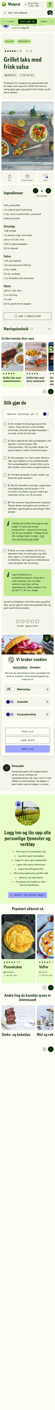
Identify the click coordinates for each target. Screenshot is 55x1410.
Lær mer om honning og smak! (28, 537)
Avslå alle (27, 731)
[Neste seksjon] (51, 21)
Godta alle (27, 749)
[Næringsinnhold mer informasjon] (32, 329)
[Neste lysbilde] (51, 391)
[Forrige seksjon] (3, 21)
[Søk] (5, 12)
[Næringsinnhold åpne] (27, 329)
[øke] (48, 190)
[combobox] (24, 12)
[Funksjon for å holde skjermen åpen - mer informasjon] (37, 414)
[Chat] (50, 12)
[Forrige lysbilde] (44, 391)
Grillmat (9, 41)
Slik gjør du (28, 21)
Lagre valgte (28, 740)
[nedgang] (35, 190)
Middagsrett (24, 41)
